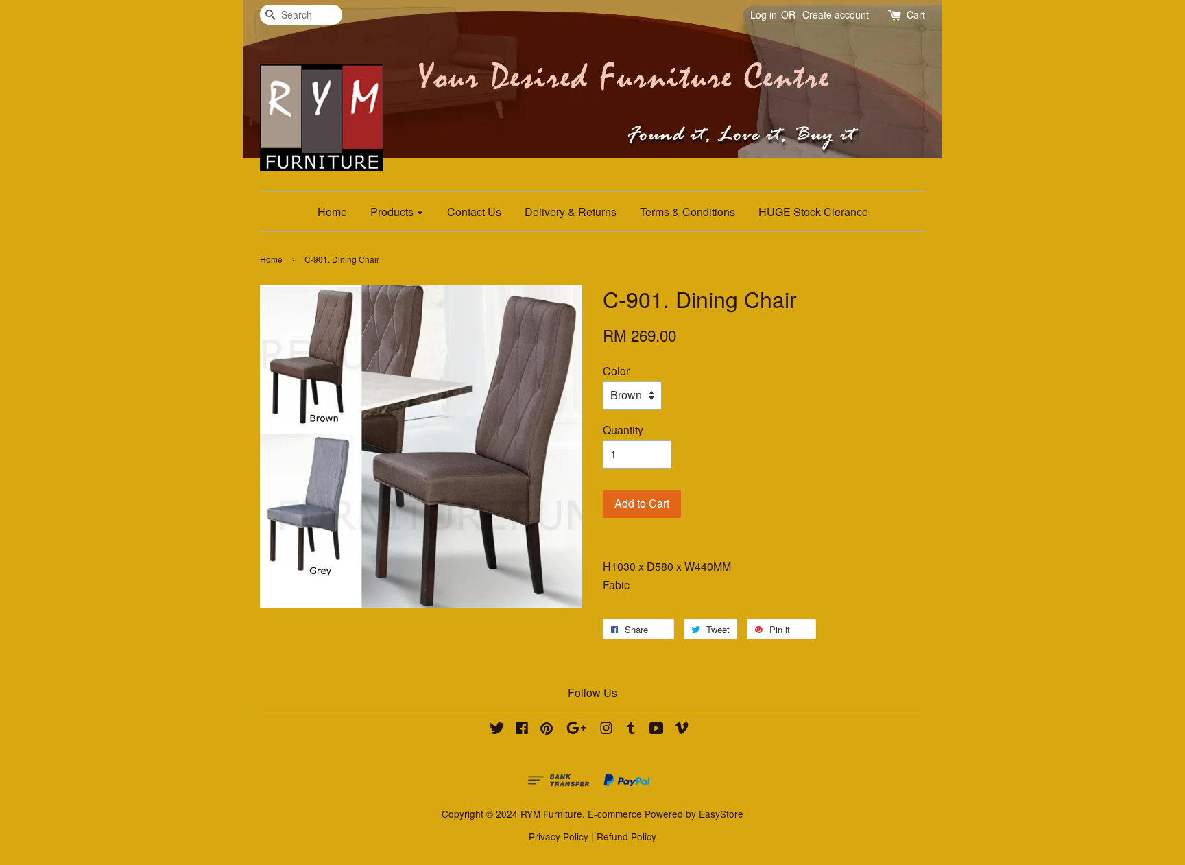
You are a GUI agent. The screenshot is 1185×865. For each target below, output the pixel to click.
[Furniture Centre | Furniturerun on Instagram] (606, 730)
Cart (916, 14)
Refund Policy (626, 836)
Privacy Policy (558, 836)
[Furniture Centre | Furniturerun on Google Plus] (576, 730)
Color (616, 371)
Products (393, 212)
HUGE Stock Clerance (813, 212)
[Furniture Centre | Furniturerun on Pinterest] (546, 730)
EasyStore (721, 813)
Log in (763, 14)
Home (332, 212)
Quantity (623, 430)
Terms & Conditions (687, 212)
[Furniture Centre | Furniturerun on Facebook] (521, 730)
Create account (835, 14)
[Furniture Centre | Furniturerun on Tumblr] (631, 730)
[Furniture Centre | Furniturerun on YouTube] (657, 730)
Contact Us (474, 212)
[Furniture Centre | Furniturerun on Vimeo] (681, 730)
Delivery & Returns (571, 212)
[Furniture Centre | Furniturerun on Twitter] (497, 730)
